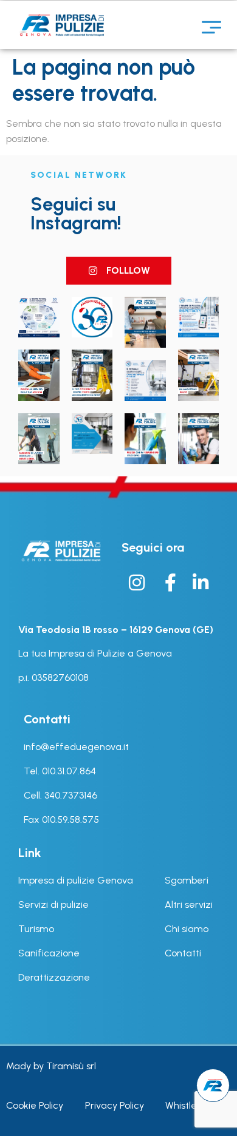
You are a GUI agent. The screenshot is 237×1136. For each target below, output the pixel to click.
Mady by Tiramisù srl (51, 1066)
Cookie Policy (34, 1105)
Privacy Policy (114, 1105)
